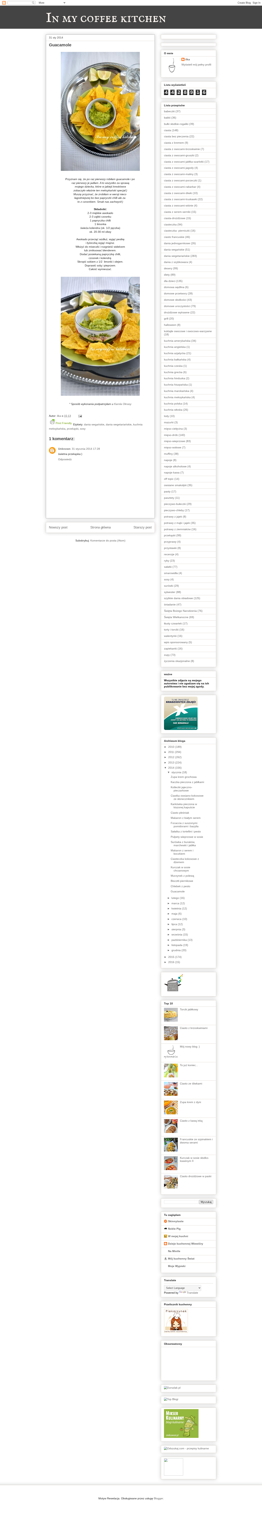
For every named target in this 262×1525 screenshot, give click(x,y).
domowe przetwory (175, 293)
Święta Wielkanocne (176, 617)
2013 (171, 762)
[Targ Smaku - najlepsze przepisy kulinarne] (173, 1474)
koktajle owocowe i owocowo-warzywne (188, 331)
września (177, 934)
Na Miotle (174, 1251)
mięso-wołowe (172, 447)
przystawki (170, 548)
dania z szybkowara (176, 262)
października (179, 939)
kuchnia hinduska (174, 378)
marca (175, 903)
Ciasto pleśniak (180, 812)
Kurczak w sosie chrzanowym (180, 869)
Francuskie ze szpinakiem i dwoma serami (196, 1141)
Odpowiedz (65, 459)
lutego (175, 897)
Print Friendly (64, 423)
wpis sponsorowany (176, 642)
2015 (171, 956)
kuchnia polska (173, 403)
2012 (171, 757)
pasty (167, 491)
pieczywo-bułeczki (175, 503)
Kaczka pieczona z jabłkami (187, 782)
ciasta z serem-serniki (177, 211)
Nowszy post (58, 527)
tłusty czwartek (173, 623)
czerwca (176, 919)
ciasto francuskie (174, 236)
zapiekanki (170, 648)
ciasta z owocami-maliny (179, 174)
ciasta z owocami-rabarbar (180, 186)
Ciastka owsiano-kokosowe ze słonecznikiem (187, 797)
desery (168, 268)
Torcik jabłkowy (189, 1009)
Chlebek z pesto (180, 886)
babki (167, 117)
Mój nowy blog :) (190, 1046)
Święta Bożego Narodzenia (180, 610)
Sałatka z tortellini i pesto (186, 831)
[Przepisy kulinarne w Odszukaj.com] (186, 1448)
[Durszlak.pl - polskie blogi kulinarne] (172, 1387)
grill (166, 318)
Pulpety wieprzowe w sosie (187, 836)
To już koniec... (189, 1065)
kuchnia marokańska (176, 390)
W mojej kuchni (178, 1236)
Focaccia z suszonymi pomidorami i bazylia (185, 824)
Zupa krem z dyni (190, 1102)
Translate (192, 1292)
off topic (169, 478)
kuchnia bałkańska (175, 359)
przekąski (72, 428)
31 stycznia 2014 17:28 (86, 448)
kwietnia (176, 908)
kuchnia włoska (173, 409)
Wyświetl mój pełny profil (196, 64)
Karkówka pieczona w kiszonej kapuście (184, 806)
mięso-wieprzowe (174, 441)
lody (166, 416)
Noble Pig (174, 1228)
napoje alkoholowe (175, 466)
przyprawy (170, 541)
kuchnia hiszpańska (176, 384)
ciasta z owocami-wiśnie (178, 205)
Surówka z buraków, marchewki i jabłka (183, 843)
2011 (171, 751)
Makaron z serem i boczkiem (182, 852)
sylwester (169, 592)
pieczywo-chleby (174, 510)
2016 (171, 962)
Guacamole (178, 891)
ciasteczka (170, 224)
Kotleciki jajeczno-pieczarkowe (181, 789)
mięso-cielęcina (173, 428)
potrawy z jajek (173, 516)
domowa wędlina (174, 287)
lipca (174, 924)
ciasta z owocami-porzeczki (180, 180)
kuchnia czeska (173, 365)
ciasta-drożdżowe (174, 218)
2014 (171, 767)
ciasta (167, 130)
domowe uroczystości (177, 306)
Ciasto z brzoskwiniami (194, 1027)
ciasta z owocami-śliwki (178, 193)
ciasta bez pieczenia (176, 136)
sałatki (168, 566)
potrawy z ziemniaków (177, 529)
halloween (170, 324)
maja (174, 913)
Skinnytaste (176, 1221)
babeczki (169, 111)
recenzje (169, 554)
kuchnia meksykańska (177, 397)
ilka (187, 59)
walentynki (170, 635)
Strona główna (100, 527)
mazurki (169, 422)
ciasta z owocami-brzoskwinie (182, 149)
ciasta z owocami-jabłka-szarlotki (184, 161)
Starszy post (142, 527)
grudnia (176, 950)
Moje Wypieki (176, 1266)
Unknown (64, 448)
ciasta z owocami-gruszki (179, 155)
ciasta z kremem (174, 142)
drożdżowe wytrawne (176, 312)
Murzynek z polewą (182, 875)
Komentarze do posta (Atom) (107, 540)
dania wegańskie (94, 424)
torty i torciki (171, 629)
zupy (167, 654)
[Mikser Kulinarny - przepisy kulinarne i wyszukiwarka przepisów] (181, 1436)
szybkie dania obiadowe (178, 598)
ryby (166, 560)
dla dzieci (169, 281)
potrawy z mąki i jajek (177, 522)
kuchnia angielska (175, 346)
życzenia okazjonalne (177, 661)
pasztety (169, 497)
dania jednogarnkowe (177, 243)
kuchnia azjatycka (174, 353)
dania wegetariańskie (119, 424)
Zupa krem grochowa (184, 776)
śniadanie (170, 604)
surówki (168, 585)
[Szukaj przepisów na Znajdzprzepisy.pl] (171, 1399)
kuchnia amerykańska (177, 340)
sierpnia (176, 929)
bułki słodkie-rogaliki (176, 123)
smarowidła (171, 573)
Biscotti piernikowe (182, 880)
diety (167, 274)
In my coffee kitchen (106, 18)
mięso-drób (171, 435)
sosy (83, 428)
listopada (177, 945)
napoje (168, 460)
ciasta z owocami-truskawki (180, 199)
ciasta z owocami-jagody (179, 167)
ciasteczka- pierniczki (177, 230)
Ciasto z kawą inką (191, 1120)
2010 (171, 746)
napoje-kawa (172, 472)
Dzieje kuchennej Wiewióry (185, 1243)
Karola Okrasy (122, 403)
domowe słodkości (175, 299)
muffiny (168, 453)
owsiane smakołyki (175, 485)
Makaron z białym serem (186, 817)
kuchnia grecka (173, 372)
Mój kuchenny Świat (181, 1258)
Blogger (158, 1498)
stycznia (176, 772)
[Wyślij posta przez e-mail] (79, 415)
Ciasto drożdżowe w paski (195, 1176)
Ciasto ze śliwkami (191, 1083)
